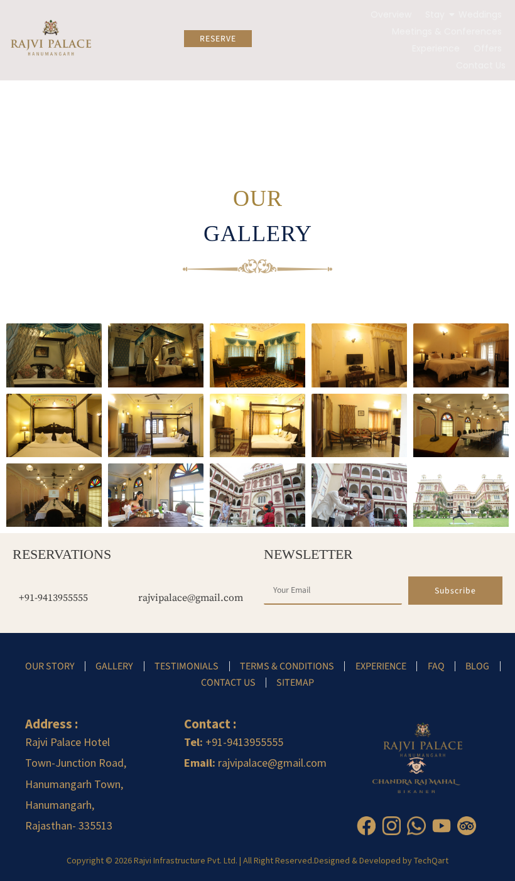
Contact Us (481, 65)
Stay (435, 14)
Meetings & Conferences (447, 31)
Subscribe (455, 591)
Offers (488, 48)
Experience (436, 48)
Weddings (480, 14)
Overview (391, 14)
